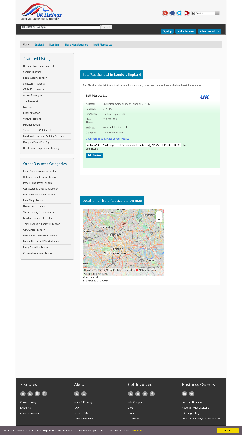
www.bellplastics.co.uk (115, 127)
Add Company (136, 402)
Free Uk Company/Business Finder (201, 418)
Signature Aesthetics (34, 83)
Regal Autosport (31, 113)
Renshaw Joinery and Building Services (43, 136)
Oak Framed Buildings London (39, 194)
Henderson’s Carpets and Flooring (41, 148)
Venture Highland (32, 118)
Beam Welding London (35, 77)
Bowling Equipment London (38, 218)
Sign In (199, 13)
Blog (130, 407)
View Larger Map (91, 277)
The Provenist (30, 101)
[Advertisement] (48, 316)
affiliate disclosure (30, 413)
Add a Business (185, 31)
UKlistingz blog (190, 413)
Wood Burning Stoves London (38, 212)
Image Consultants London (37, 183)
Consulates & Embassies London (40, 188)
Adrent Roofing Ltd (33, 95)
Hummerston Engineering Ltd (38, 66)
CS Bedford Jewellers (34, 89)
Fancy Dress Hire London (36, 247)
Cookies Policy (28, 402)
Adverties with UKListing (195, 407)
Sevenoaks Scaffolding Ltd (37, 130)
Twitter (132, 413)
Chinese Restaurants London (38, 253)
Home (26, 44)
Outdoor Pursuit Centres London (40, 177)
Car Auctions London (34, 229)
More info (137, 430)
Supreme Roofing (32, 72)
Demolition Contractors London (40, 235)
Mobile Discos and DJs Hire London (41, 241)
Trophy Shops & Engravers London (41, 224)
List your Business (192, 402)
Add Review (94, 155)
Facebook (133, 418)
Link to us (25, 407)
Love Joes (28, 107)
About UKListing (83, 402)
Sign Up (167, 31)
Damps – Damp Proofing (36, 142)
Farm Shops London (33, 200)
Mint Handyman (31, 124)
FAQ (76, 407)
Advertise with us (209, 31)
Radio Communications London (40, 171)
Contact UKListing (84, 418)
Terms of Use (81, 413)
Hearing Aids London (34, 206)
